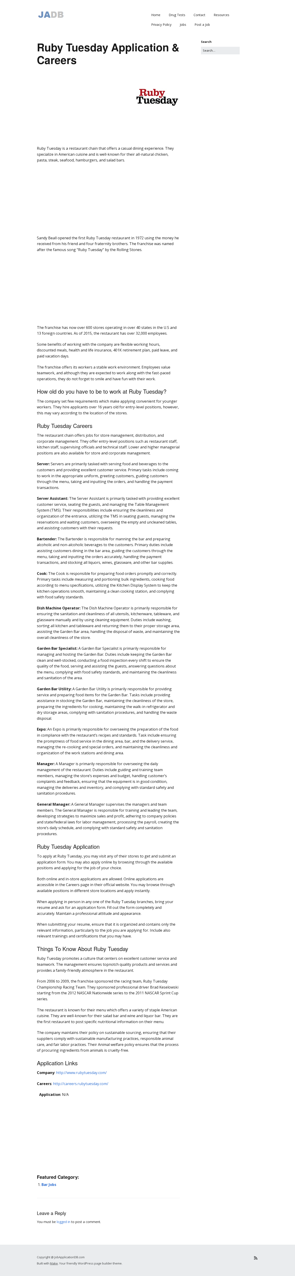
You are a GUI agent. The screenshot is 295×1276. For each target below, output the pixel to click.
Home (155, 15)
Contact (199, 15)
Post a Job (202, 24)
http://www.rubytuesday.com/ (81, 1072)
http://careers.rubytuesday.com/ (80, 1083)
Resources (221, 15)
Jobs (183, 24)
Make (54, 1263)
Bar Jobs (48, 1184)
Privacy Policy (161, 24)
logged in (63, 1222)
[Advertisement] (108, 152)
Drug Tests (177, 15)
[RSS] (255, 1258)
